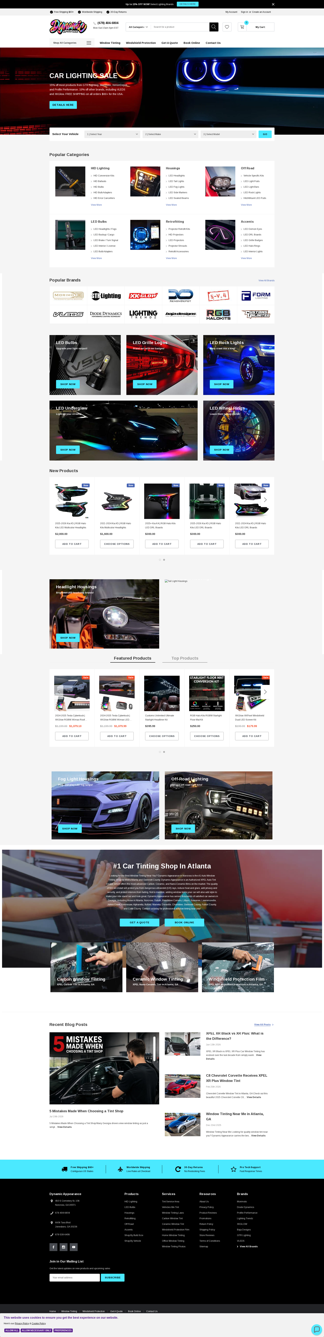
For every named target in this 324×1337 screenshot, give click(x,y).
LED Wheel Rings (227, 408)
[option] (87, 214)
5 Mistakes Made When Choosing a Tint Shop (86, 1111)
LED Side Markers (178, 192)
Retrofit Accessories (179, 251)
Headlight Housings (76, 587)
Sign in (244, 12)
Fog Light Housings (78, 779)
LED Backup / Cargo (104, 234)
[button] (316, 1329)
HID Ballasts (100, 181)
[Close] (273, 4)
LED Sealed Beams (179, 198)
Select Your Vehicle (65, 134)
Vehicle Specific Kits (254, 175)
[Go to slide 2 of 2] (164, 560)
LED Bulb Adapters (103, 251)
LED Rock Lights (252, 192)
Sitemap (204, 1246)
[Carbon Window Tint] (86, 967)
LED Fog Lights (176, 187)
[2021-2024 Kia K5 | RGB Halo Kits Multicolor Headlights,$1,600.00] (117, 501)
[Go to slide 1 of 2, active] (160, 560)
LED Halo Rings (252, 246)
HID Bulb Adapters (103, 192)
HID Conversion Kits (104, 175)
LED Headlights (177, 175)
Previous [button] (58, 500)
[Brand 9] (218, 295)
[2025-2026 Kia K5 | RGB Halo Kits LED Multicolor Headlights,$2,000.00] (72, 501)
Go (265, 134)
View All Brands (266, 280)
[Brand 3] (106, 295)
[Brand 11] (256, 295)
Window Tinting (69, 1311)
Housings (173, 168)
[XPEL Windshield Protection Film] (238, 967)
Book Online (134, 1311)
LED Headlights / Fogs (105, 229)
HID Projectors (176, 234)
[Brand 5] (143, 295)
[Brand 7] (181, 295)
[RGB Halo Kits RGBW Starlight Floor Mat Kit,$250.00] (207, 693)
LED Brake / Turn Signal (106, 240)
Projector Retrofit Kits (179, 229)
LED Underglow (71, 408)
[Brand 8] (181, 314)
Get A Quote (116, 1311)
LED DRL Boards (252, 234)
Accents (247, 221)
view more (96, 205)
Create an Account (261, 12)
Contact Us (152, 1311)
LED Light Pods (252, 181)
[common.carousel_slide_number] (162, 91)
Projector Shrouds (178, 246)
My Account (231, 12)
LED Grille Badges (253, 240)
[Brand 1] (68, 295)
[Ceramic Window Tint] (162, 967)
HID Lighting (100, 168)
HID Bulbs (99, 187)
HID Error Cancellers (104, 198)
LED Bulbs (99, 221)
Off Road (247, 168)
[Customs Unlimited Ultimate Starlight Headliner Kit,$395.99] (162, 693)
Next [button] (265, 500)
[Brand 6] (143, 314)
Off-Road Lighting (189, 779)
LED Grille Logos (150, 342)
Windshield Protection (93, 1311)
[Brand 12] (256, 314)
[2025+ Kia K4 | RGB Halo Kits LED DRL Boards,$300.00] (162, 501)
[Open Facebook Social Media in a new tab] (53, 1247)
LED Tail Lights (176, 181)
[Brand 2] (68, 314)
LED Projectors (176, 240)
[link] (70, 181)
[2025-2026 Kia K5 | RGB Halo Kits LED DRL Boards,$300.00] (207, 501)
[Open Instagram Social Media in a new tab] (64, 1247)
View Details (64, 1127)
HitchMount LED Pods (255, 198)
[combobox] (180, 26)
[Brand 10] (218, 314)
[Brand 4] (106, 314)
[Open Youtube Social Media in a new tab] (74, 1247)
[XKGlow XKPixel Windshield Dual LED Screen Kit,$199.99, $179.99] (252, 693)
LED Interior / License (105, 246)
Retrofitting (175, 221)
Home (53, 1311)
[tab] (132, 659)
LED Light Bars (251, 187)
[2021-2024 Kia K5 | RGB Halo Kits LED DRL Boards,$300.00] (252, 501)
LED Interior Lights (253, 251)
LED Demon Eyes (253, 229)
